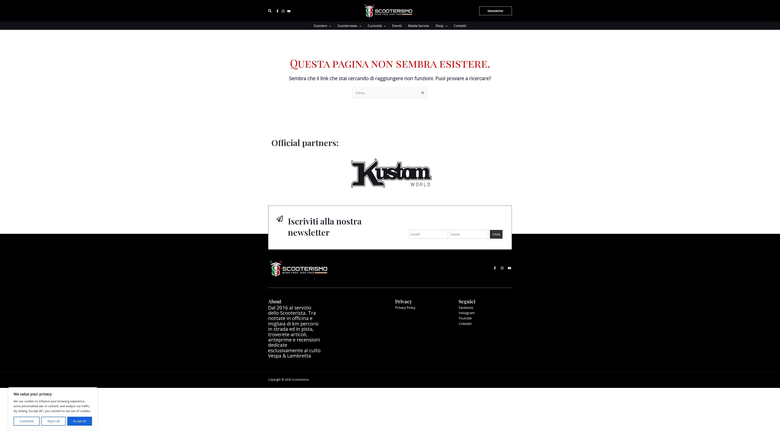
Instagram (466, 313)
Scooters (320, 26)
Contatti (460, 26)
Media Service (418, 26)
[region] (53, 408)
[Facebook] (277, 11)
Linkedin (465, 323)
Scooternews (347, 26)
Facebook (466, 307)
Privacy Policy (405, 307)
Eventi (397, 26)
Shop (439, 26)
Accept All (79, 421)
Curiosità (375, 26)
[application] (329, 26)
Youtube (465, 318)
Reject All (53, 421)
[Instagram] (283, 11)
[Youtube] (288, 11)
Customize (27, 421)
